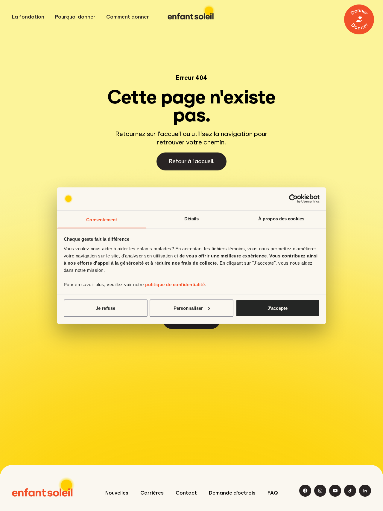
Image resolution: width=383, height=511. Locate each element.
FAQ (273, 493)
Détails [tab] (191, 218)
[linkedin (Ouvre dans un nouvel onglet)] (365, 491)
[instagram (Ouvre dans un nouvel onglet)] (320, 491)
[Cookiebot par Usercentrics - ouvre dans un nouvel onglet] (293, 198)
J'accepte (278, 307)
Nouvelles (116, 493)
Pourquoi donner (75, 17)
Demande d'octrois (232, 493)
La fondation (28, 17)
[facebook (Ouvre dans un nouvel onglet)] (305, 491)
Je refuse (105, 307)
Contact (186, 493)
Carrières (152, 493)
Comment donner (127, 17)
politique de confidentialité (175, 284)
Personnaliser (188, 307)
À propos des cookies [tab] (281, 218)
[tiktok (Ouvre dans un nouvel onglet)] (350, 491)
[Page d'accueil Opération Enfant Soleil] (43, 487)
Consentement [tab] (101, 219)
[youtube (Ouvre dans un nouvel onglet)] (335, 491)
